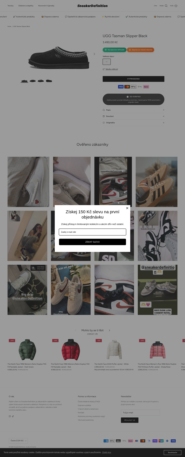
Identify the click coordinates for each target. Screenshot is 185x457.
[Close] (127, 208)
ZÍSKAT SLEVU (92, 242)
